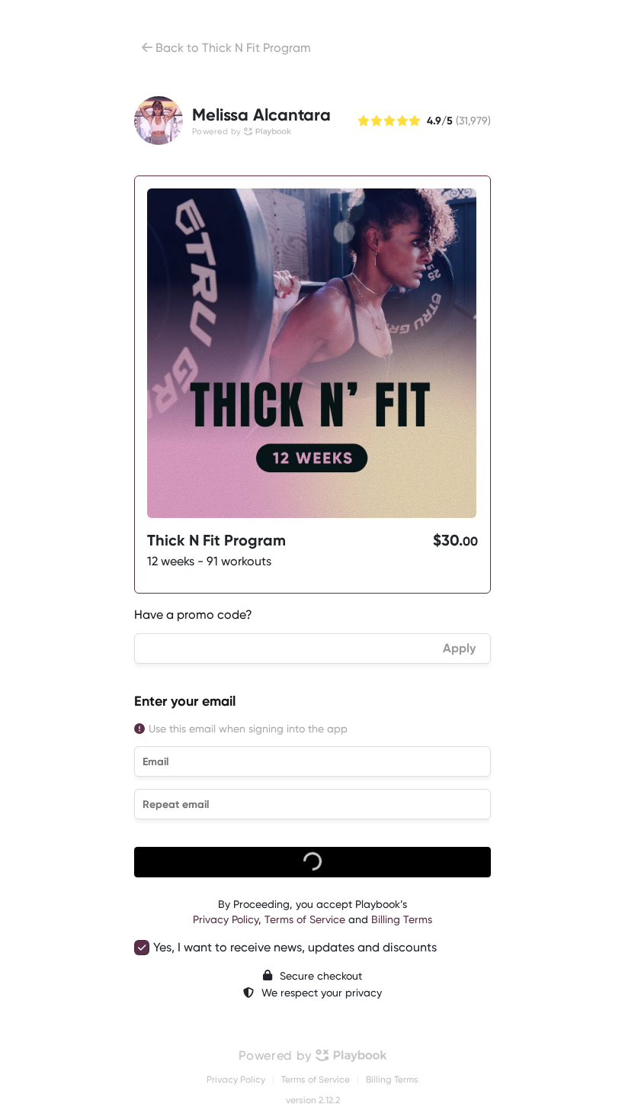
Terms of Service (304, 919)
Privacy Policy (225, 919)
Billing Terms (401, 919)
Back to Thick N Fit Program (233, 47)
